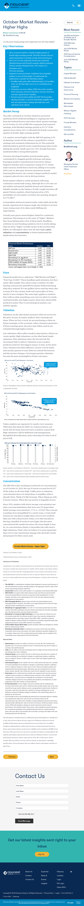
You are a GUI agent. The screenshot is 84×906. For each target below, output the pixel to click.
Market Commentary (10, 33)
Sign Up (41, 854)
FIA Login (60, 883)
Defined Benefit (70, 78)
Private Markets (70, 122)
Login (59, 879)
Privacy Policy (48, 893)
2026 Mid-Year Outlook (69, 44)
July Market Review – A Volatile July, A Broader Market (72, 37)
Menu (81, 5)
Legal (57, 893)
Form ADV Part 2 (67, 893)
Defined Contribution (72, 82)
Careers (28, 875)
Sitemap (16, 896)
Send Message (24, 821)
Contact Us (29, 879)
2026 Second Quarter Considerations (72, 55)
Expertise (44, 872)
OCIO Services (69, 118)
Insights (44, 883)
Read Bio (67, 174)
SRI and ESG (69, 134)
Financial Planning (71, 94)
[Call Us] (73, 5)
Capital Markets (70, 73)
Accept (70, 903)
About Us (28, 872)
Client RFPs (61, 887)
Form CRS (7, 896)
